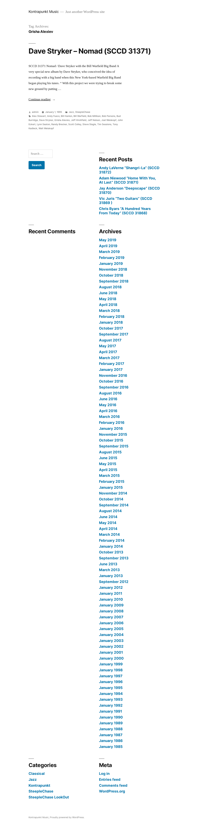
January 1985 (111, 746)
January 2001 (111, 652)
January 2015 (111, 487)
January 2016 (111, 428)
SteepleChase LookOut (49, 797)
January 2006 (111, 623)
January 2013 (111, 576)
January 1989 (111, 723)
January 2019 (111, 263)
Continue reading (42, 99)
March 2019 (109, 251)
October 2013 (111, 552)
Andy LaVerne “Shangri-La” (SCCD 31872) (129, 170)
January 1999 (111, 664)
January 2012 (111, 587)
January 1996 (111, 682)
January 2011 (110, 593)
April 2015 (108, 470)
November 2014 (113, 493)
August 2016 (110, 393)
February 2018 (111, 316)
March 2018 (109, 310)
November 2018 (113, 269)
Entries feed (109, 779)
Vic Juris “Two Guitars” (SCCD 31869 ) (125, 200)
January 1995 (111, 687)
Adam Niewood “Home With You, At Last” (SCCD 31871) (127, 180)
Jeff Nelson (94, 120)
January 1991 (110, 711)
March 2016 (109, 416)
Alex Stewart (39, 116)
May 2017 (107, 346)
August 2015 (110, 452)
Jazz (71, 112)
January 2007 (111, 617)
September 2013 (113, 558)
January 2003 (111, 640)
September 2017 (113, 334)
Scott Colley (74, 124)
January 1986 (111, 740)
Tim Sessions (104, 124)
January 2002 (111, 646)
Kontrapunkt (39, 785)
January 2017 (111, 369)
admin (35, 112)
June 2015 (108, 458)
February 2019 (111, 257)
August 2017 (110, 340)
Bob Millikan (94, 116)
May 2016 (107, 405)
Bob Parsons (108, 116)
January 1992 (111, 705)
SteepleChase (82, 112)
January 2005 (111, 629)
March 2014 (109, 534)
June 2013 (108, 564)
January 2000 (111, 658)
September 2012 (113, 582)
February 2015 (111, 481)
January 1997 (110, 676)
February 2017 (111, 363)
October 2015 (111, 440)
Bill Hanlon (66, 116)
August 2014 (110, 511)
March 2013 (109, 570)
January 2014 (111, 546)
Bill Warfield (79, 116)
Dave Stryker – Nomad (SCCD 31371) (90, 51)
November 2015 (113, 434)
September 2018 (113, 281)
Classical (37, 773)
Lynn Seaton (43, 124)
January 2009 (111, 605)
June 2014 (108, 517)
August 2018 (110, 287)
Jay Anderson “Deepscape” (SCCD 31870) (129, 190)
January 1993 (111, 699)
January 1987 (110, 735)
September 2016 (113, 387)
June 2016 (108, 399)
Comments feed (113, 785)
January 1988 (111, 729)
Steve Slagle (89, 124)
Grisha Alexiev (62, 120)
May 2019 (107, 240)
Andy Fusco (53, 116)
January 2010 (111, 599)
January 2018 (111, 322)
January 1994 (111, 693)
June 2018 (108, 293)
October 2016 (111, 381)
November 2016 (113, 375)
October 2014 (111, 499)
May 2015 (107, 464)
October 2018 (111, 275)
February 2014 (112, 540)
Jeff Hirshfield (78, 120)
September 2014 (114, 505)
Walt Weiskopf (46, 128)
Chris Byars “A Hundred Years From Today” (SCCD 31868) (125, 210)
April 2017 (108, 352)
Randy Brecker (59, 124)
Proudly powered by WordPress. (67, 817)
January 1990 (111, 717)
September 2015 (113, 446)
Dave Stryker (46, 120)
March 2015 (109, 475)
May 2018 (107, 299)
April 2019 (108, 246)
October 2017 (111, 328)
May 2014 (107, 523)
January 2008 (111, 611)
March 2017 (109, 358)
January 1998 (111, 670)
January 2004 (111, 635)
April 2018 (108, 304)
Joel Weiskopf (108, 120)
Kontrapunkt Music (44, 11)
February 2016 (111, 422)
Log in (104, 773)
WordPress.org (112, 791)
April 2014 (108, 529)
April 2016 (108, 411)
